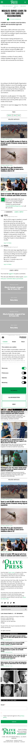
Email (3, 705)
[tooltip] (2, 603)
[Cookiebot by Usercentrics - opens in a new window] (19, 337)
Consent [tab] (5, 341)
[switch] (24, 373)
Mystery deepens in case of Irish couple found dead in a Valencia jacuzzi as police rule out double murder (14, 650)
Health (16, 6)
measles (10, 115)
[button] (25, 609)
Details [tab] (14, 341)
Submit (14, 722)
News (16, 105)
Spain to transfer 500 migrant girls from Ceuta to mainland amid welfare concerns (14, 194)
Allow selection (14, 397)
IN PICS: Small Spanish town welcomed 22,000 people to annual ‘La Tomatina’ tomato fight (12, 643)
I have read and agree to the (13, 716)
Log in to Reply (7, 243)
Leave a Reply (19, 212)
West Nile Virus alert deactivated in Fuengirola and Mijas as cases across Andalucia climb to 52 (12, 169)
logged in (11, 274)
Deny (14, 404)
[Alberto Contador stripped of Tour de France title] (14, 287)
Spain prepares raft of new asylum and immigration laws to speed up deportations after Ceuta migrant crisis (14, 663)
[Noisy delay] (14, 299)
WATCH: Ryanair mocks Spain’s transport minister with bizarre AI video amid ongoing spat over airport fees (14, 637)
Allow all (14, 390)
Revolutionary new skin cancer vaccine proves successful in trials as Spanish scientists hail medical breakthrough (14, 469)
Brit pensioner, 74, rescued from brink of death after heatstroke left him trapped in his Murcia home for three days (13, 441)
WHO (19, 115)
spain (15, 115)
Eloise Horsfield (16, 19)
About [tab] (23, 341)
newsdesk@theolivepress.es (14, 206)
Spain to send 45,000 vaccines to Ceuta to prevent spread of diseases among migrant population (14, 142)
